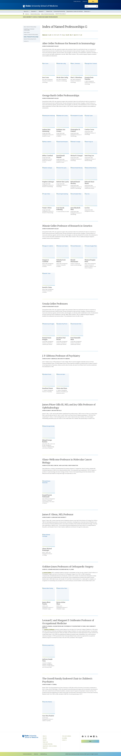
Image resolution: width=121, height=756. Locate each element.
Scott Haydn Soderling (60, 208)
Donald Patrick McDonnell (47, 496)
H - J (64, 35)
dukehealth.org (43, 754)
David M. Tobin (47, 287)
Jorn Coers (45, 77)
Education (33, 11)
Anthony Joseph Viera (47, 660)
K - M (67, 35)
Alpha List (44, 35)
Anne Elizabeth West (75, 208)
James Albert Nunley (46, 603)
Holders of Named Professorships (31, 34)
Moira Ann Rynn (61, 388)
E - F (58, 35)
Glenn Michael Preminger (47, 549)
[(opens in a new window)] (82, 736)
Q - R (75, 35)
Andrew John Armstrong (46, 130)
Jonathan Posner (47, 388)
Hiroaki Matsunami (74, 260)
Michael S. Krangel (76, 155)
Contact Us (85, 1)
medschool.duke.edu (27, 754)
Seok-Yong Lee (89, 155)
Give (93, 1)
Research (41, 11)
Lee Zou (87, 208)
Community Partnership (59, 11)
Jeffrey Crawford (47, 155)
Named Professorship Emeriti (30, 39)
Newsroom (86, 11)
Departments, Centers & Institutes (74, 11)
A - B (50, 35)
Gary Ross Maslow (48, 716)
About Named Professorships (30, 26)
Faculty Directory (77, 1)
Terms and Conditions (66, 736)
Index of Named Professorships (31, 36)
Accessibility (64, 738)
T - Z (81, 35)
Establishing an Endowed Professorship (29, 29)
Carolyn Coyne (89, 129)
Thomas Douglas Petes (90, 260)
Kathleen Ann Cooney (60, 130)
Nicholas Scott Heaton (61, 260)
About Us (26, 11)
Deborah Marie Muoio (89, 182)
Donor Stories (27, 32)
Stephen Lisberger (48, 182)
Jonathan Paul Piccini (60, 338)
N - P (71, 35)
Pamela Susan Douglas (46, 338)
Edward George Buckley (47, 441)
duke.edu (36, 754)
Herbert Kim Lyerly (62, 182)
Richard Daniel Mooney (75, 182)
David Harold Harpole (60, 156)
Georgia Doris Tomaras (89, 78)
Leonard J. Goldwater (49, 629)
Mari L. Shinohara (76, 77)
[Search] (96, 6)
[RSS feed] (96, 736)
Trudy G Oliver (47, 208)
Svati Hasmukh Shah (75, 338)
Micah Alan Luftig (62, 77)
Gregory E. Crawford (45, 260)
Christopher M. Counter (75, 130)
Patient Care (49, 11)
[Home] (40, 6)
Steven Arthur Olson (60, 603)
